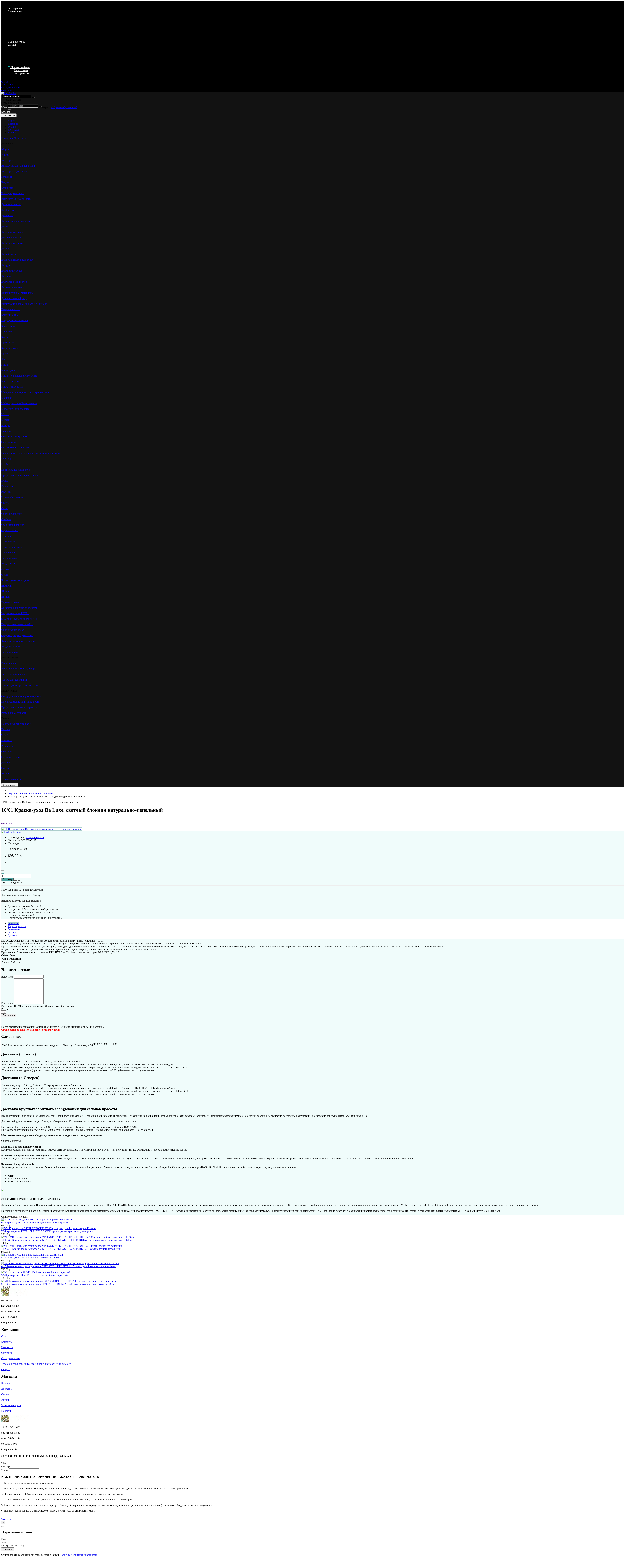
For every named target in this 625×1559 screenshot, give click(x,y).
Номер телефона (10, 1545)
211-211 (12, 44)
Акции (11, 120)
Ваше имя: (7, 976)
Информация (9, 115)
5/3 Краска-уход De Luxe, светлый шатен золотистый (30, 1257)
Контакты (13, 129)
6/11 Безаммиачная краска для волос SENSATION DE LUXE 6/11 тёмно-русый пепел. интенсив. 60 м (57, 1284)
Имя (3, 1539)
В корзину (7, 879)
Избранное (57, 107)
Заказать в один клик (13, 882)
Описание (13, 923)
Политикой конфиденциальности (78, 1554)
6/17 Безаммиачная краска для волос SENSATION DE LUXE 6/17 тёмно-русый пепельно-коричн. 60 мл (58, 1266)
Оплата (12, 126)
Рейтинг (6, 1009)
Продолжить (9, 1015)
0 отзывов (6, 823)
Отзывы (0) (14, 929)
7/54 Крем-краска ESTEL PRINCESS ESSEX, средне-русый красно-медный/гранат (47, 1231)
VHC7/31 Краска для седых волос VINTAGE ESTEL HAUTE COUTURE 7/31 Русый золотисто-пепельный (61, 1248)
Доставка (13, 123)
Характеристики (17, 926)
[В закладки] (15, 880)
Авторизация (15, 11)
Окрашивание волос (31, 793)
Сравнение (69, 107)
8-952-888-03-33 (16, 41)
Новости (12, 132)
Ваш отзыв (7, 1003)
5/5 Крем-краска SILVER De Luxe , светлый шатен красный (34, 1275)
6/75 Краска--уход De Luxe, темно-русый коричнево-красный (35, 1222)
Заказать (6, 1519)
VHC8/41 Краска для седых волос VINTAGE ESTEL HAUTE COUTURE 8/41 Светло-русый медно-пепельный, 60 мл (66, 1240)
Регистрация (15, 8)
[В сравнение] (19, 880)
